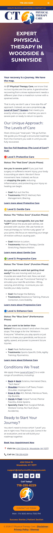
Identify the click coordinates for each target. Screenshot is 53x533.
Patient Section (35, 519)
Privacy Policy (21, 529)
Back (10, 381)
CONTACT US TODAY (26, 508)
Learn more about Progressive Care (22, 305)
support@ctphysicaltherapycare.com (26, 470)
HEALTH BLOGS (14, 8)
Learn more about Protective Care (21, 203)
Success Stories (18, 519)
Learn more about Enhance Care (21, 360)
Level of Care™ (27, 372)
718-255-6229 (21, 454)
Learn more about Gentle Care (19, 252)
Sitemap (34, 529)
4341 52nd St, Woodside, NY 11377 (32, 448)
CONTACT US (40, 8)
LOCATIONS (27, 8)
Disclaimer (42, 526)
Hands (11, 399)
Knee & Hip (14, 393)
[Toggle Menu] (48, 3)
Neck (18, 381)
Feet (19, 399)
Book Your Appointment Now (19, 442)
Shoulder (12, 387)
